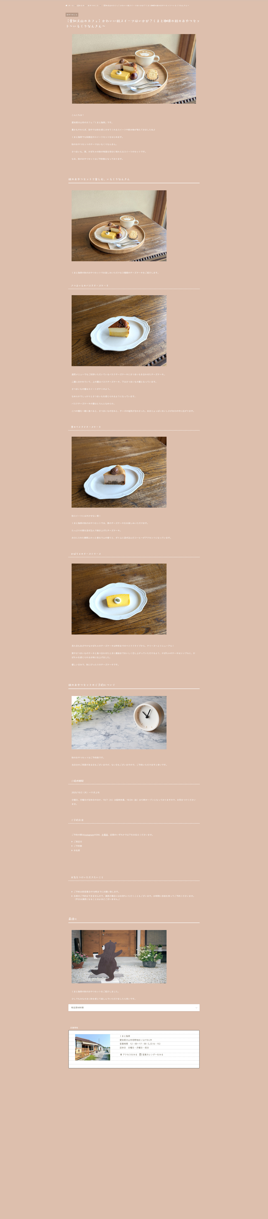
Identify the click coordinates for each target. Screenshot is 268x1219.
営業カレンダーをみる (152, 1055)
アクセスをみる (130, 1055)
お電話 (104, 835)
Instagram (89, 835)
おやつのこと (71, 15)
